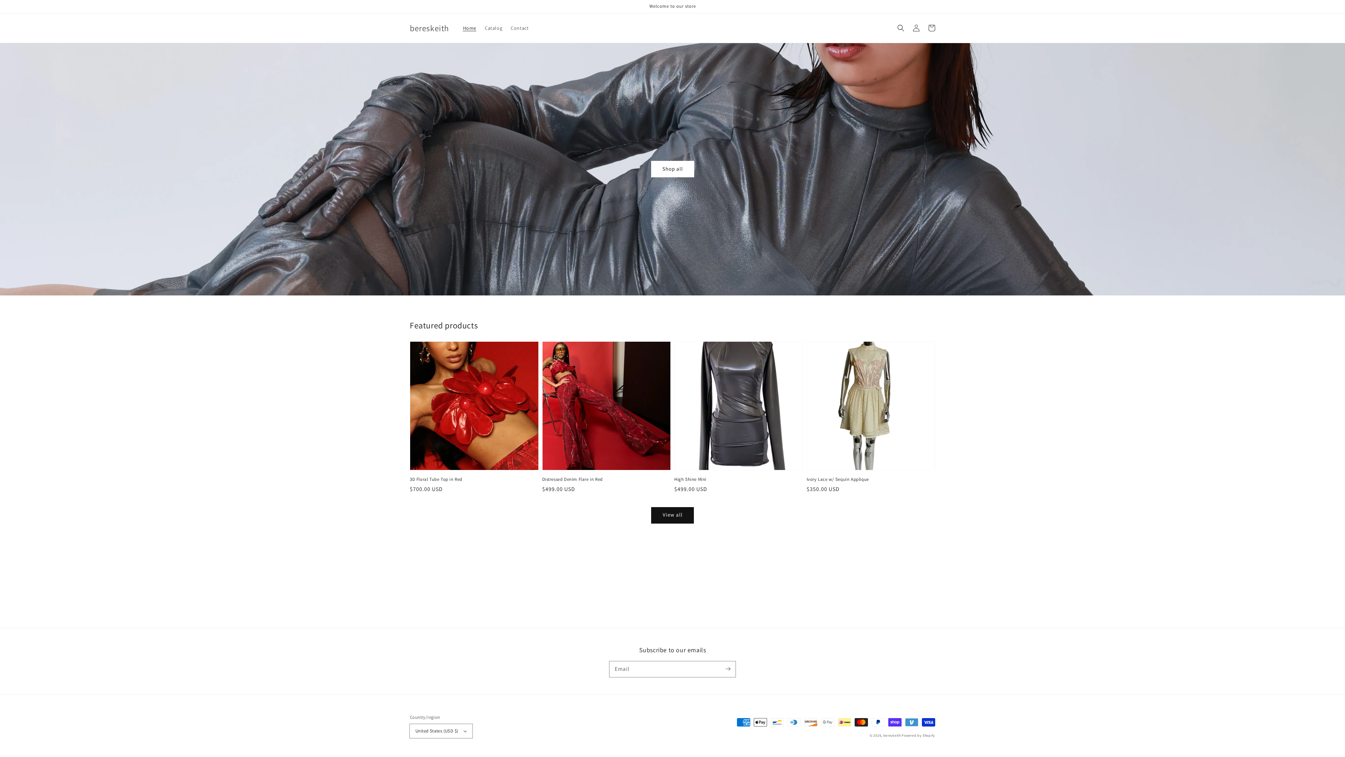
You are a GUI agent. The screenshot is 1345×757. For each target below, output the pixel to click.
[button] (901, 28)
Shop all (672, 168)
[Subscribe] (728, 669)
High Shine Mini (690, 479)
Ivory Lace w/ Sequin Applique (838, 479)
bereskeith (892, 735)
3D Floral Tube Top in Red (436, 479)
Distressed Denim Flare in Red (572, 479)
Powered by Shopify (918, 735)
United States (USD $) (436, 731)
